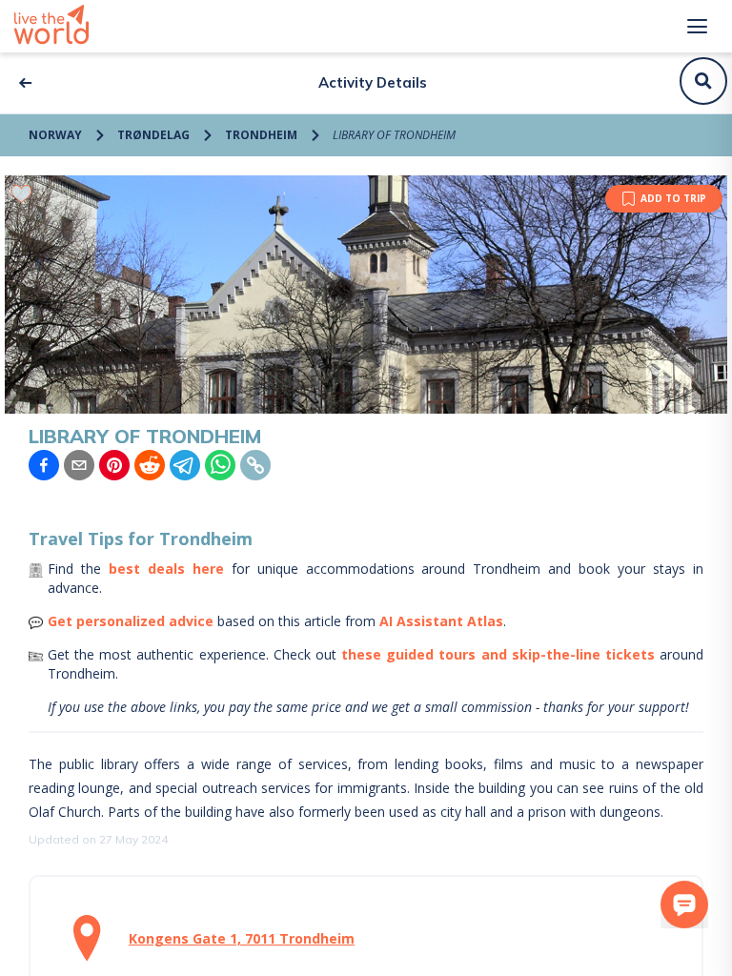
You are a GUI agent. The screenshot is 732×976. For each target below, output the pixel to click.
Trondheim (261, 135)
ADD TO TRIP (673, 198)
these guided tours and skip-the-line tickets (498, 654)
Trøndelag (153, 135)
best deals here (166, 568)
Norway (55, 135)
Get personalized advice (131, 621)
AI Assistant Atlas (441, 621)
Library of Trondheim (394, 135)
